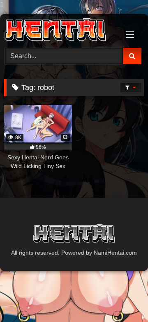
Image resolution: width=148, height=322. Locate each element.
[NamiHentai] (60, 29)
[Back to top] (122, 299)
